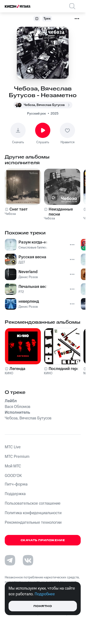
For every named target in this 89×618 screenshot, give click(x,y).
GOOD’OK (13, 476)
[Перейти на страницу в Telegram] (10, 560)
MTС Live (13, 447)
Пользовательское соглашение (33, 503)
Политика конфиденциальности (33, 513)
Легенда (17, 368)
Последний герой (65, 368)
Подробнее (45, 594)
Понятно (42, 606)
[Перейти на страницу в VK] (28, 560)
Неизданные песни (61, 212)
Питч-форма (16, 484)
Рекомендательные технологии (33, 522)
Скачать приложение (43, 540)
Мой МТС (13, 466)
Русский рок (36, 113)
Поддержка (15, 494)
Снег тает (18, 209)
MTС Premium (17, 457)
